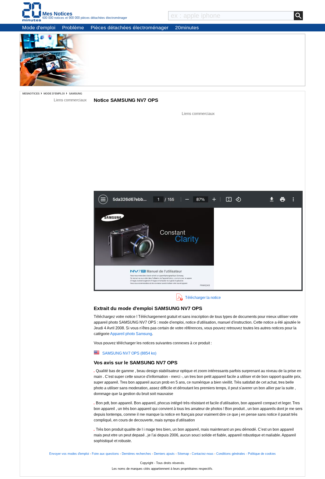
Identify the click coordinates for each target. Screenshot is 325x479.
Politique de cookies (262, 453)
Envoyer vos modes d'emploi (69, 453)
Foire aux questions (105, 453)
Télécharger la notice (203, 298)
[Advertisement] (198, 150)
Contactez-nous (202, 453)
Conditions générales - (232, 453)
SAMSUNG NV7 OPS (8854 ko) (129, 353)
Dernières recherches (136, 453)
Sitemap (183, 453)
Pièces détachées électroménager (129, 27)
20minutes (187, 27)
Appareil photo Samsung (131, 334)
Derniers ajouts (164, 453)
